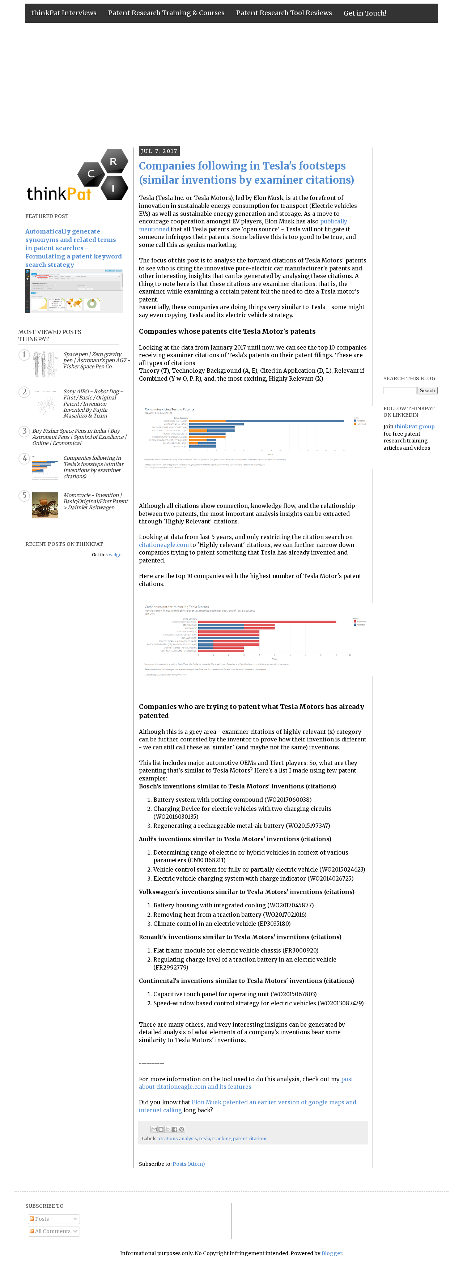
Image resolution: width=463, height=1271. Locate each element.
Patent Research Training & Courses (166, 13)
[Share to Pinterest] (181, 1129)
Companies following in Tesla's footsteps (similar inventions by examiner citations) (93, 467)
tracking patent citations (240, 1138)
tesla (204, 1138)
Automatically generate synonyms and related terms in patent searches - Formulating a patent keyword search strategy (73, 248)
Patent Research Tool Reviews (284, 13)
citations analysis (178, 1138)
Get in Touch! (365, 13)
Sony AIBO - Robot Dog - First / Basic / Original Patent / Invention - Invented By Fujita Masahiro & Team (93, 403)
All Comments (52, 1231)
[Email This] (154, 1129)
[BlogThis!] (161, 1129)
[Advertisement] (231, 84)
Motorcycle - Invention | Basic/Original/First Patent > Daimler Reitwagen (95, 501)
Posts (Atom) (189, 1164)
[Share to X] (167, 1129)
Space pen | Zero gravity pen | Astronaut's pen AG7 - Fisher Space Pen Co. (96, 360)
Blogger (332, 1253)
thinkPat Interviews (64, 13)
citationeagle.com (164, 545)
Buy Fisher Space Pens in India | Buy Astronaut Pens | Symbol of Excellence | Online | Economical (79, 437)
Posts (41, 1219)
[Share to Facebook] (174, 1129)
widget (116, 554)
